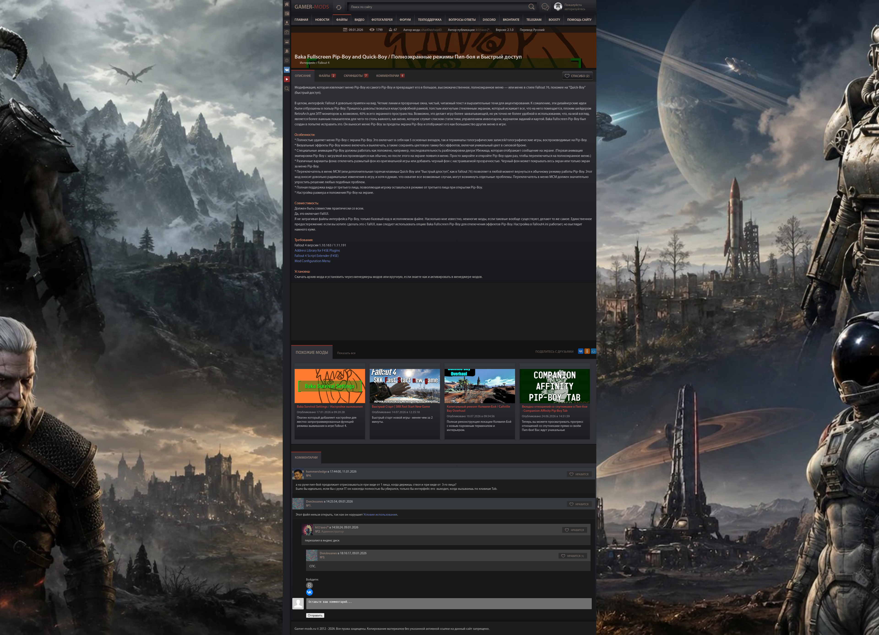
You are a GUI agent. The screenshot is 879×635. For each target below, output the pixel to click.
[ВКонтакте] (580, 351)
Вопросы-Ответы (462, 20)
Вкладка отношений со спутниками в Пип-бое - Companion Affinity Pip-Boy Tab (554, 409)
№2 (317, 531)
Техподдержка (430, 20)
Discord (489, 20)
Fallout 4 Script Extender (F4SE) (317, 256)
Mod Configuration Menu (312, 261)
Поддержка (287, 60)
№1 (308, 506)
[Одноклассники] (587, 351)
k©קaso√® (482, 30)
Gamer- (312, 7)
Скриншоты (355, 76)
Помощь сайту (579, 20)
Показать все (346, 353)
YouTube (287, 79)
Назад (296, 63)
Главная (287, 4)
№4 (308, 476)
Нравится (582, 474)
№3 (322, 557)
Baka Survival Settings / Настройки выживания (330, 407)
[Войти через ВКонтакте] (309, 592)
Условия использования (380, 515)
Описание (303, 76)
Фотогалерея (287, 42)
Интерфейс (307, 63)
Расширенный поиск (287, 88)
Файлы (287, 23)
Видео (287, 32)
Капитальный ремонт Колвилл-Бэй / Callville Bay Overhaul (478, 409)
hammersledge (316, 472)
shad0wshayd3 (431, 30)
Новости (287, 13)
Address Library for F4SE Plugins (317, 251)
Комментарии (389, 76)
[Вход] (309, 585)
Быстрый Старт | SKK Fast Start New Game (401, 407)
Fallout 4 (323, 63)
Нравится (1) (575, 556)
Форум (287, 51)
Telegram (534, 20)
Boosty (554, 20)
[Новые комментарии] (339, 6)
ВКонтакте (287, 70)
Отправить (315, 615)
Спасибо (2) (580, 76)
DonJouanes (314, 501)
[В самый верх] (872, 628)
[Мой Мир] (593, 351)
